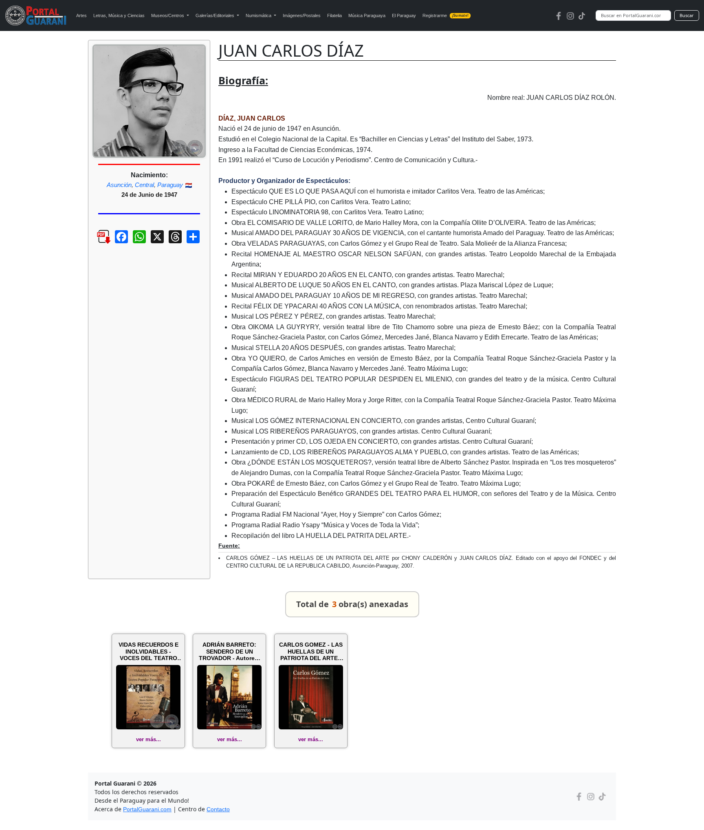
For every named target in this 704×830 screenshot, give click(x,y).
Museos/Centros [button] (168, 15)
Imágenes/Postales (302, 15)
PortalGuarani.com (147, 809)
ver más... (148, 739)
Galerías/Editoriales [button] (215, 15)
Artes (81, 15)
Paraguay (170, 184)
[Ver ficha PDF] (96, 243)
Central (144, 184)
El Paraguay (404, 15)
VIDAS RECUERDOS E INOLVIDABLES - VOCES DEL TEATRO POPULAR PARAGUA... (148, 651)
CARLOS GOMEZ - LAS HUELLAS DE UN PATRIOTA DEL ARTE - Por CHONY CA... (311, 651)
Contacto (218, 809)
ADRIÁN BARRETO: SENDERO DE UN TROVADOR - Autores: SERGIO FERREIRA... (229, 651)
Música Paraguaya (366, 15)
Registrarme (445, 15)
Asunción (119, 184)
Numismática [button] (259, 15)
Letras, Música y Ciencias (119, 15)
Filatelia (334, 15)
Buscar (687, 15)
